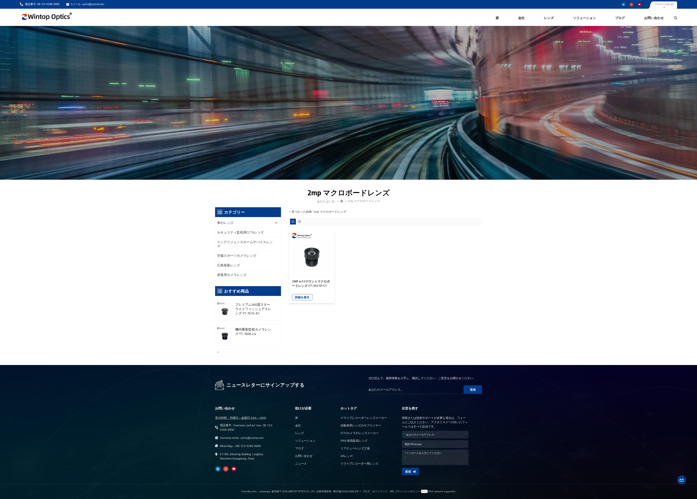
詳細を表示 (302, 297)
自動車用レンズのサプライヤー (361, 425)
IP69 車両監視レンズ (354, 440)
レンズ (549, 17)
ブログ (620, 17)
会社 (521, 17)
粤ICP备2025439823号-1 (347, 491)
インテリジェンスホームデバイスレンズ (245, 244)
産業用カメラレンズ (231, 274)
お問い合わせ (654, 17)
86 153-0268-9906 (48, 4)
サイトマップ (380, 491)
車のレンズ (225, 222)
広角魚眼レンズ (228, 265)
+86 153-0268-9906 (248, 446)
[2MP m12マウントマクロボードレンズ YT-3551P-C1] (312, 253)
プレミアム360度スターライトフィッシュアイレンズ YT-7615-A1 (253, 309)
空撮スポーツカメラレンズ (236, 255)
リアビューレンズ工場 (355, 448)
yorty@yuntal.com (93, 4)
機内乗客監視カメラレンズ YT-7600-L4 (253, 331)
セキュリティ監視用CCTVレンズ (240, 232)
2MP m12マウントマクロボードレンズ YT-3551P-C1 (311, 283)
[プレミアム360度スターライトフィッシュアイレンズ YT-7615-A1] (224, 310)
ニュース (301, 463)
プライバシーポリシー (407, 491)
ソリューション (584, 17)
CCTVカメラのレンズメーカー (360, 433)
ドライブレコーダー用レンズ (359, 463)
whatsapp (264, 491)
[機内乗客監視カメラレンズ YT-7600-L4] (224, 335)
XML (392, 491)
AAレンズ (347, 456)
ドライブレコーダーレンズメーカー (364, 418)
